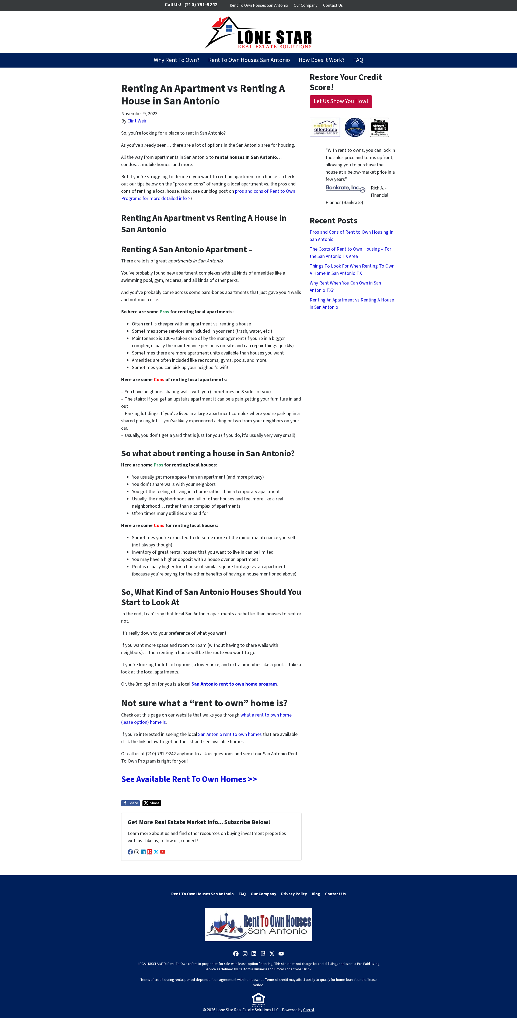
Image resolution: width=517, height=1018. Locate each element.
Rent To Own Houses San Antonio (259, 5)
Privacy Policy (294, 894)
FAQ (358, 60)
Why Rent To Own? (176, 60)
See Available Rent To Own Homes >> (189, 779)
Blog (316, 894)
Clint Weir (136, 121)
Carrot (309, 1010)
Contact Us (333, 5)
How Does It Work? (321, 60)
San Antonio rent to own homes (230, 734)
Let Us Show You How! (341, 101)
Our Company (305, 5)
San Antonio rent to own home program (234, 684)
